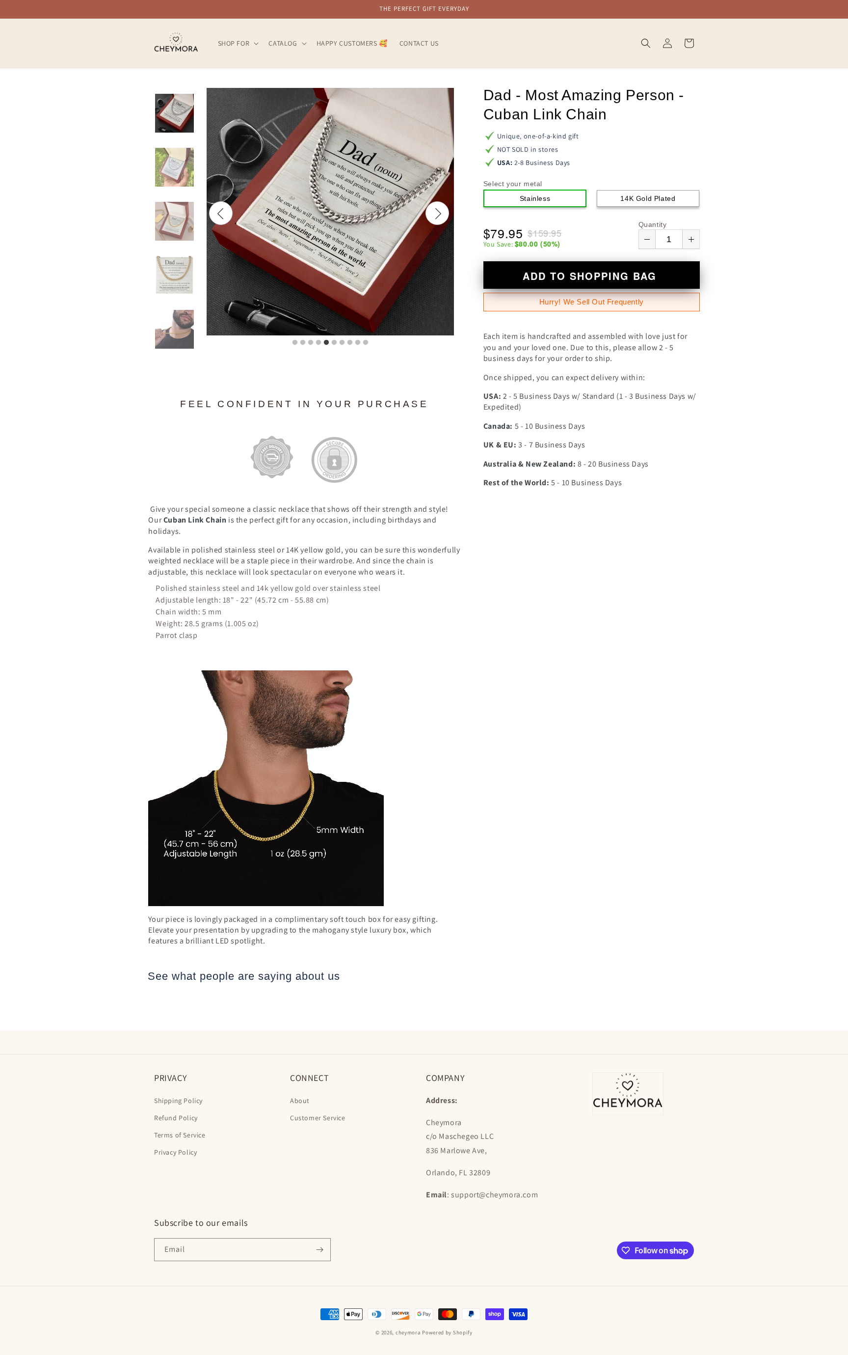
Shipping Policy (178, 1100)
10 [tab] (366, 343)
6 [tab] (334, 343)
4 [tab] (318, 343)
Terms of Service (180, 1135)
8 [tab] (350, 343)
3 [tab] (311, 343)
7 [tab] (342, 343)
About (300, 1100)
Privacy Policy (175, 1152)
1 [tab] (295, 343)
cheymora (408, 1332)
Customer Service (317, 1117)
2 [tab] (303, 343)
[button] (237, 43)
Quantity (652, 224)
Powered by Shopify (447, 1332)
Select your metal (512, 184)
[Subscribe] (319, 1249)
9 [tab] (358, 343)
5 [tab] (326, 343)
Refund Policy (176, 1117)
